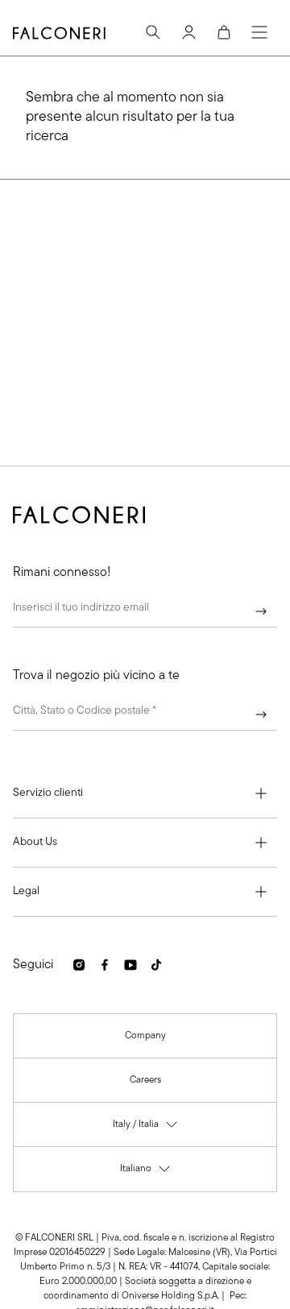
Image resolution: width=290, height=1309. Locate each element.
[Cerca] (153, 32)
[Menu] (259, 32)
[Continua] (261, 611)
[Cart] (224, 32)
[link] (145, 1036)
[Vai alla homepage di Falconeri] (59, 33)
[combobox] (145, 714)
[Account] (188, 32)
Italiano (146, 1172)
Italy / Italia (146, 1128)
